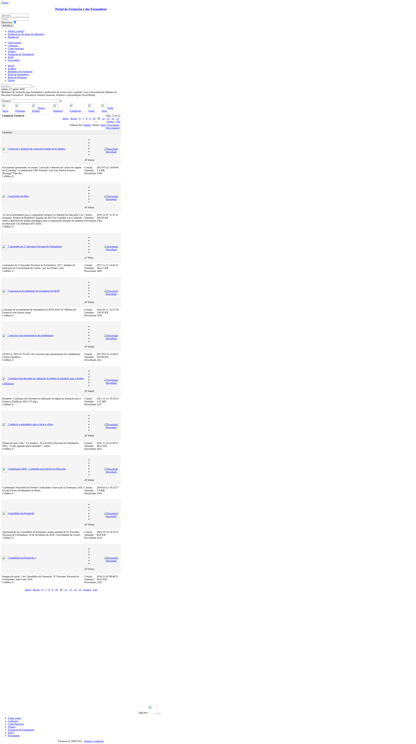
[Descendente (112, 128)
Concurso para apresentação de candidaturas (30, 335)
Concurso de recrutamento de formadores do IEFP (33, 291)
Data (103, 125)
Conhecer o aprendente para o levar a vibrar (30, 424)
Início (5, 111)
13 (108, 118)
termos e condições (94, 741)
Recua (74, 118)
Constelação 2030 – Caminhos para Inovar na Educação (37, 468)
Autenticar (7, 25)
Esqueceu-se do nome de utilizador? (26, 34)
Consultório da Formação (21, 513)
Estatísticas (75, 111)
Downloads (113, 125)
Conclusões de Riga (18, 196)
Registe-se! (13, 37)
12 (103, 118)
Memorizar (7, 22)
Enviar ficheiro (38, 109)
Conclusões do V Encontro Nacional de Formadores (35, 246)
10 (94, 118)
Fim (118, 121)
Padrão (87, 125)
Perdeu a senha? (16, 31)
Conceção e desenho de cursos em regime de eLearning (36, 148)
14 (112, 118)
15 (117, 118)
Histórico (58, 111)
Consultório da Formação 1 (22, 557)
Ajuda (91, 111)
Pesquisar (20, 111)
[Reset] (33, 86)
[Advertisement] (21, 641)
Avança (110, 121)
